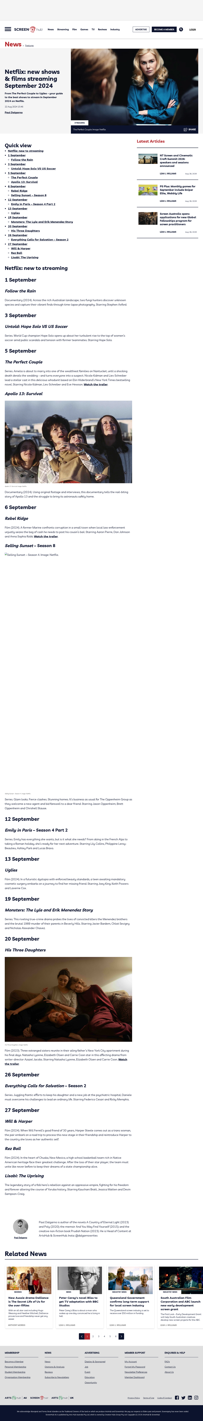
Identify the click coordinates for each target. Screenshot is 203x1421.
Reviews (102, 29)
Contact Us (170, 1366)
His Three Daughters (25, 231)
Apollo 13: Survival (24, 182)
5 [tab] (110, 1336)
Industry (115, 29)
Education (90, 1377)
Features (29, 45)
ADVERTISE (141, 29)
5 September (17, 173)
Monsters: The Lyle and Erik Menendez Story (42, 222)
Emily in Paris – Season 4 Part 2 (33, 204)
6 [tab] (115, 1336)
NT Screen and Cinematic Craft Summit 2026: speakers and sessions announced (176, 161)
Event (87, 1372)
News (51, 29)
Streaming (63, 29)
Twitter (183, 1397)
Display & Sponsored (95, 1361)
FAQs (167, 1361)
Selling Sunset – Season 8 (28, 195)
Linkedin (190, 1398)
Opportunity (91, 1382)
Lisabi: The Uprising (24, 257)
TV (93, 29)
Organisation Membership (17, 1377)
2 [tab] (93, 1336)
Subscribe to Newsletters (57, 1377)
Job (86, 1366)
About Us (169, 1372)
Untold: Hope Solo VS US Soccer (33, 168)
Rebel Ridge (19, 191)
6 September (17, 186)
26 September (17, 235)
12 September (17, 199)
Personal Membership (15, 1366)
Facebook (177, 1398)
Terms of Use (148, 1398)
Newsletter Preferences (136, 1372)
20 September (17, 226)
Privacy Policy (134, 1398)
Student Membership (15, 1372)
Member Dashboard (134, 1377)
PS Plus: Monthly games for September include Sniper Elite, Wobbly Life (177, 190)
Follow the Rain (22, 159)
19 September (17, 217)
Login (192, 29)
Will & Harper (20, 248)
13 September (17, 208)
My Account (131, 1361)
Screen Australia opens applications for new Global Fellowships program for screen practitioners (178, 219)
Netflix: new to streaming (25, 151)
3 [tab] (98, 1336)
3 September (17, 164)
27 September (17, 244)
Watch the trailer (96, 384)
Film (74, 29)
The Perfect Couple (24, 177)
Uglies (15, 213)
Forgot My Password (135, 1366)
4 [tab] (104, 1336)
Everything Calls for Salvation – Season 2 (40, 239)
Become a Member (164, 29)
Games (84, 29)
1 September (17, 155)
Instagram (196, 1398)
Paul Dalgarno (14, 112)
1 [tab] (87, 1336)
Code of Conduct (164, 1398)
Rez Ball (16, 253)
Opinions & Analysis (54, 1366)
